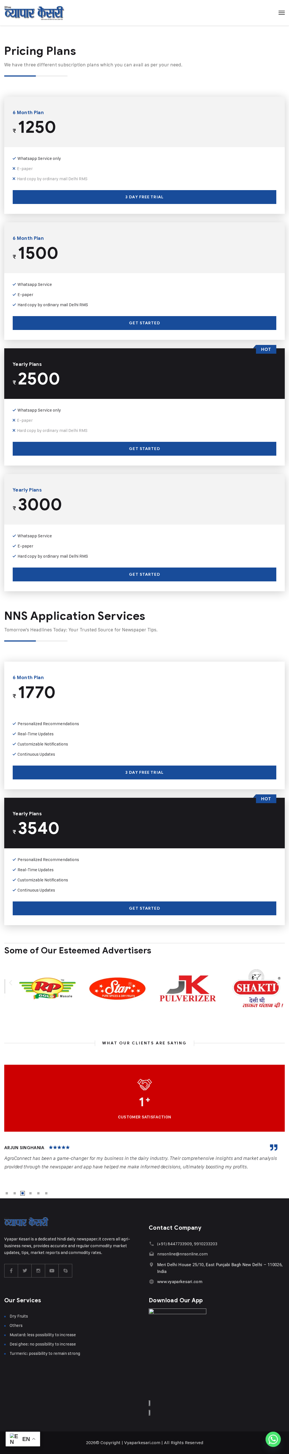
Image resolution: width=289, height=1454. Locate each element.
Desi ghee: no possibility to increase (43, 1344)
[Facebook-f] (11, 1270)
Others (16, 1325)
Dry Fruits (19, 1316)
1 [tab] (7, 1193)
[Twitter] (25, 1270)
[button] (10, 982)
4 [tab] (30, 1193)
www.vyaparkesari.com (179, 1281)
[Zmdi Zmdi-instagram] (38, 1270)
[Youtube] (52, 1270)
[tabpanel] (144, 1157)
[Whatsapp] (273, 1439)
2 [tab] (14, 1193)
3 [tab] (22, 1193)
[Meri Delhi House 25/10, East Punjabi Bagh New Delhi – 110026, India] (151, 1264)
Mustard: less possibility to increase (43, 1334)
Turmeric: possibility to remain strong (45, 1353)
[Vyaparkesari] (34, 12)
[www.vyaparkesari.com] (151, 1281)
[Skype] (65, 1270)
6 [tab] (46, 1193)
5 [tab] (38, 1193)
